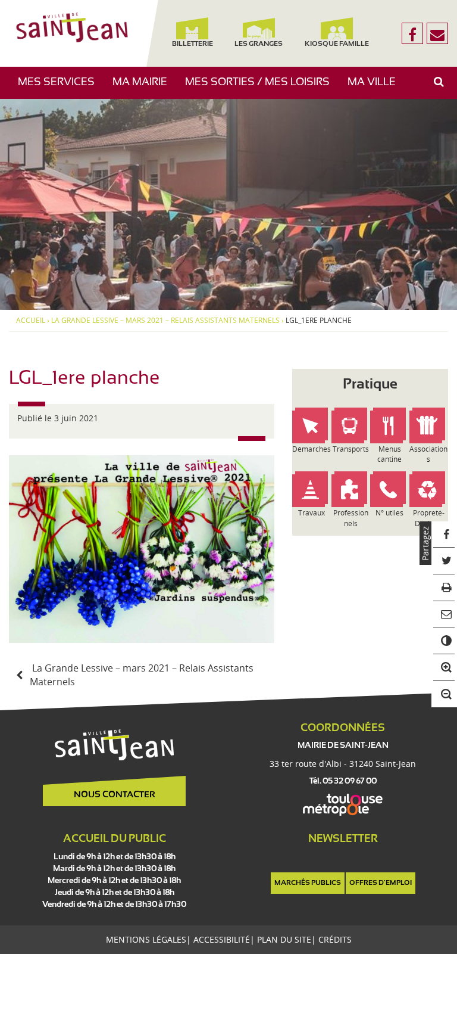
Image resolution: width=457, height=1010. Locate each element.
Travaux (311, 513)
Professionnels (350, 518)
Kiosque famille (337, 44)
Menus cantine (389, 454)
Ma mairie (144, 88)
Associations (428, 454)
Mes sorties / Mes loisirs (262, 88)
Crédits (335, 939)
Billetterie (192, 44)
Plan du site (284, 939)
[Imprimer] (444, 587)
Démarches (311, 449)
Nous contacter (114, 795)
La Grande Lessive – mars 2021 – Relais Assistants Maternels (165, 320)
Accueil (30, 320)
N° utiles (389, 513)
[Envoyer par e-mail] (444, 614)
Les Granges (258, 44)
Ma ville (376, 88)
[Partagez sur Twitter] (444, 561)
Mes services (61, 88)
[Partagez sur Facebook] (444, 534)
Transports (351, 449)
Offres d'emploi (380, 883)
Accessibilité (221, 939)
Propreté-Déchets (429, 518)
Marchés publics (307, 883)
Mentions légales (146, 939)
